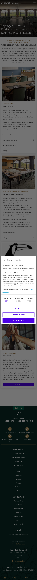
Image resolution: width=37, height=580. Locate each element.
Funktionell (7, 298)
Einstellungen (19, 298)
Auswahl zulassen (18, 315)
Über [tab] (29, 260)
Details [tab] (18, 260)
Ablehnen (18, 309)
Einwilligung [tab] (8, 260)
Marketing (29, 298)
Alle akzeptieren (18, 320)
